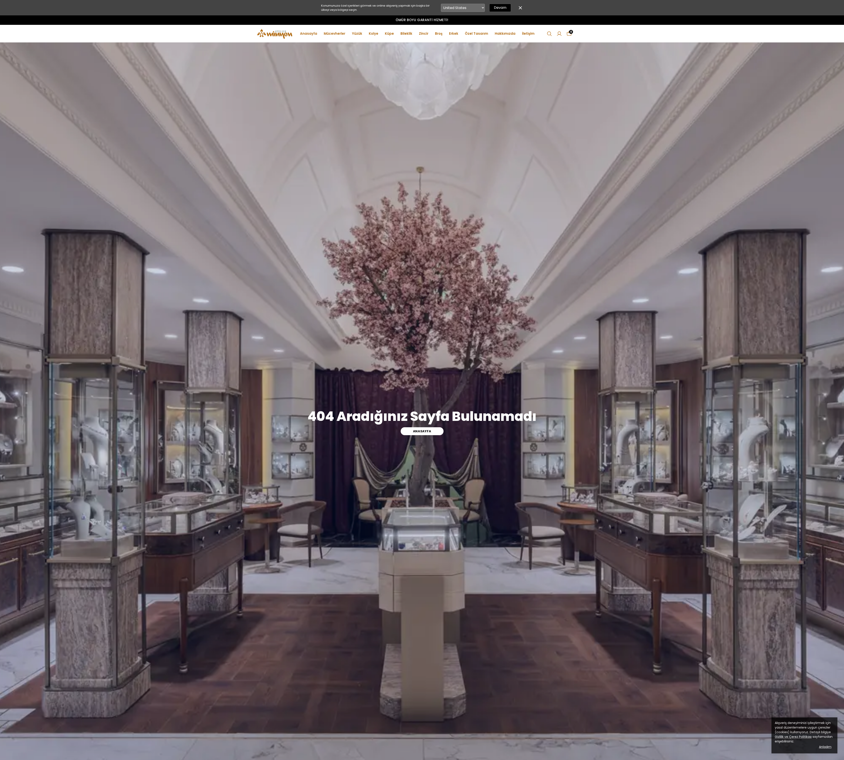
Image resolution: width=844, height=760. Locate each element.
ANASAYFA (422, 431)
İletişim (528, 33)
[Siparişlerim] (559, 33)
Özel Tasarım (476, 33)
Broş (438, 33)
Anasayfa (308, 33)
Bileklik (406, 33)
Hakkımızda (505, 33)
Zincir (423, 33)
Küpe (389, 33)
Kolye (373, 33)
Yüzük (357, 33)
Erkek (453, 33)
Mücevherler (334, 33)
